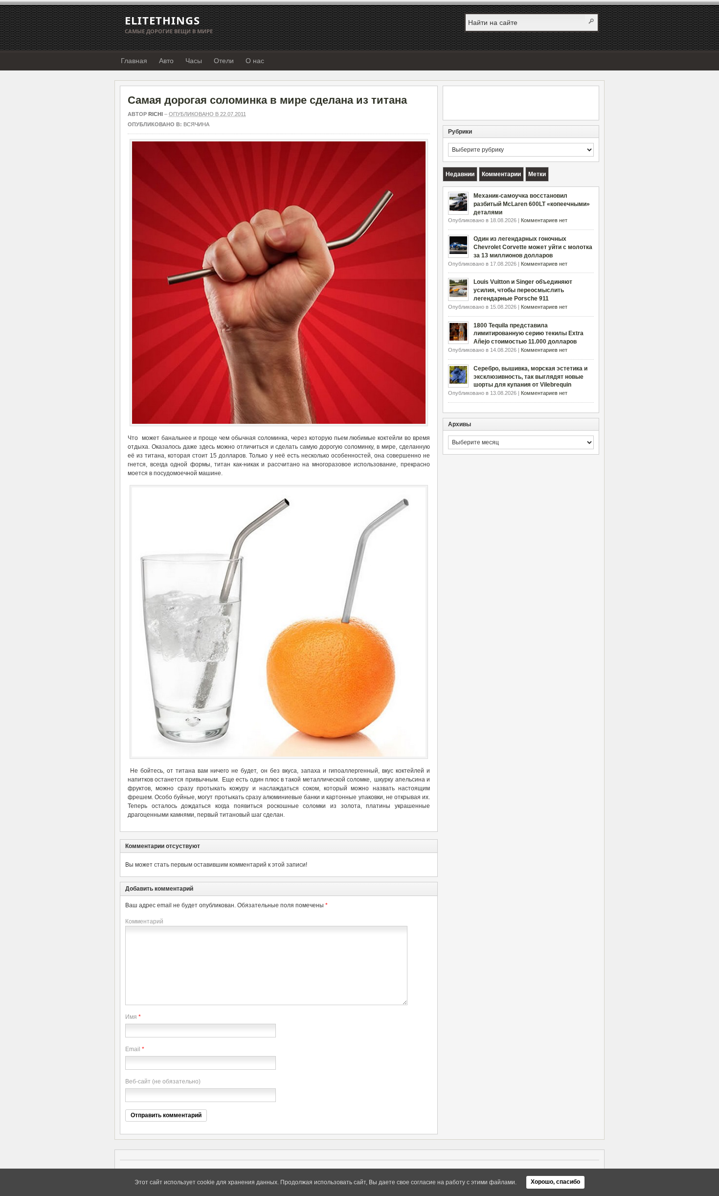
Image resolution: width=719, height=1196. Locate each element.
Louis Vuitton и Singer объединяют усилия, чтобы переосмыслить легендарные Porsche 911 (522, 290)
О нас (255, 61)
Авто (166, 61)
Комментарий (144, 921)
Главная (134, 61)
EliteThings (162, 20)
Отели (224, 61)
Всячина (196, 124)
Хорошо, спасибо (555, 1181)
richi (155, 114)
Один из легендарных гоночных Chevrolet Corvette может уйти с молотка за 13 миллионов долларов (532, 247)
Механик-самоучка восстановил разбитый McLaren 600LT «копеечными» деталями (531, 204)
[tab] (460, 174)
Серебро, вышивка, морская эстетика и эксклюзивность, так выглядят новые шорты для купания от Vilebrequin (530, 377)
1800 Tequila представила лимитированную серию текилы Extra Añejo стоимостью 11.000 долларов (528, 333)
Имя (131, 1016)
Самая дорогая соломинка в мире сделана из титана (267, 100)
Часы (193, 61)
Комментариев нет (544, 220)
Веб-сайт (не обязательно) (163, 1081)
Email (132, 1049)
